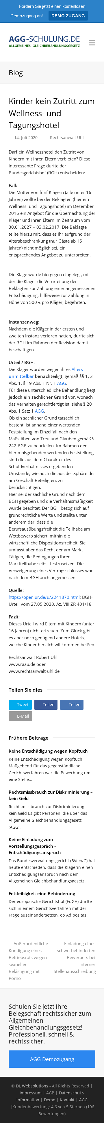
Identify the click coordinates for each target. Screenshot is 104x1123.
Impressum (31, 1093)
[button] (20, 705)
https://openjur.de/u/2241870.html (44, 597)
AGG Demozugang (52, 1059)
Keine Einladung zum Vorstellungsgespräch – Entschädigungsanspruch (35, 845)
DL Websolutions (32, 1086)
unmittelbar (21, 376)
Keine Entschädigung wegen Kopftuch (48, 751)
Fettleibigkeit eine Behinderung (42, 893)
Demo (49, 1099)
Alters (77, 369)
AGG (61, 383)
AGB (50, 1093)
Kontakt (67, 1099)
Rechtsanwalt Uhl (67, 137)
